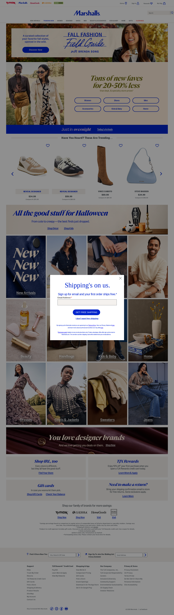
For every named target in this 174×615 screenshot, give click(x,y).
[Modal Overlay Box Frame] (87, 307)
